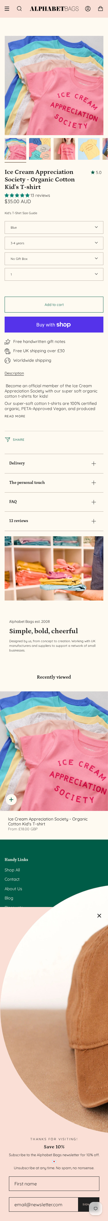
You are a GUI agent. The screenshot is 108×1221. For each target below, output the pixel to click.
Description (14, 373)
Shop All (12, 870)
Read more (15, 416)
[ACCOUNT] (88, 8)
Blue (14, 227)
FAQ (13, 502)
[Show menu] (9, 8)
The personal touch (27, 482)
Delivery (17, 463)
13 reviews (18, 521)
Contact (12, 879)
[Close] (99, 916)
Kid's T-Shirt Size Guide (21, 213)
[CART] (100, 8)
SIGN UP (88, 1204)
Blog (9, 898)
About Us (13, 888)
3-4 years (17, 243)
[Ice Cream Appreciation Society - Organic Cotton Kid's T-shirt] (54, 751)
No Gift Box (19, 259)
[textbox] (52, 397)
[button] (18, 195)
